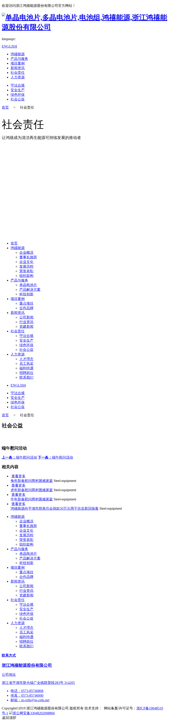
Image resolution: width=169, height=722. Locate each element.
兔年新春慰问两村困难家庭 (32, 481)
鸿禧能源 (18, 54)
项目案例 (18, 63)
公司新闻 (26, 317)
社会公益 (18, 99)
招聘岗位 (26, 373)
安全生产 (18, 90)
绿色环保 (18, 94)
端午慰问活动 (19, 457)
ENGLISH (9, 46)
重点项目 (26, 303)
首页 (5, 107)
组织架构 (26, 276)
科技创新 (26, 294)
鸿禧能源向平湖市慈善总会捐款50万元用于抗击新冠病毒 (55, 508)
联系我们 (26, 377)
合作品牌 (26, 308)
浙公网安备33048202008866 (34, 713)
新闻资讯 (18, 68)
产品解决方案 (29, 289)
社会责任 (18, 72)
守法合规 (18, 85)
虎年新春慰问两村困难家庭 (32, 490)
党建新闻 (26, 326)
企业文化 (26, 262)
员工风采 (26, 363)
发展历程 (26, 266)
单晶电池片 (28, 285)
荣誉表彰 (26, 271)
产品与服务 (19, 59)
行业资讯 (26, 322)
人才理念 (26, 359)
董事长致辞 (28, 257)
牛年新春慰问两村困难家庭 (32, 499)
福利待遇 (26, 368)
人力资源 (18, 77)
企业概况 (26, 252)
